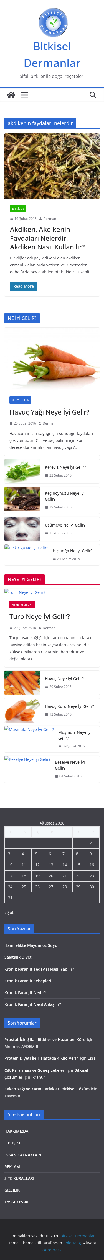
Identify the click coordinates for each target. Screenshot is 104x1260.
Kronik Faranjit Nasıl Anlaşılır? (32, 1004)
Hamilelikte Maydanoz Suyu (30, 945)
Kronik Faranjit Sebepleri (27, 980)
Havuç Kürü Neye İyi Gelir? (69, 706)
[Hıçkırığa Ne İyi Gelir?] (26, 554)
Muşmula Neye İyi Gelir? (75, 735)
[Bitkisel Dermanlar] (11, 95)
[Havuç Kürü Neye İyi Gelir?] (22, 710)
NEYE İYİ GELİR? (22, 604)
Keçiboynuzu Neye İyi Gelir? (65, 496)
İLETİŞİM (12, 1142)
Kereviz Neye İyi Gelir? (65, 467)
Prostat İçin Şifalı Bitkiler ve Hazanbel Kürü (45, 1039)
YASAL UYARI (16, 1201)
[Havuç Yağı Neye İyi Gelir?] (52, 360)
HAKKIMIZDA (16, 1131)
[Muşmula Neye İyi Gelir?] (29, 739)
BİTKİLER (18, 209)
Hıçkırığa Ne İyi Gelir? (72, 550)
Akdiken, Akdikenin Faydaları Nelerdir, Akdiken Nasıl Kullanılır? (47, 238)
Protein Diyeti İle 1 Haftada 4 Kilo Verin (41, 1058)
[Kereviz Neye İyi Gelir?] (22, 471)
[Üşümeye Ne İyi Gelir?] (22, 529)
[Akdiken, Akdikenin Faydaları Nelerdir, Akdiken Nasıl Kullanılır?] (52, 166)
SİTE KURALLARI (19, 1178)
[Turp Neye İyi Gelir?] (52, 592)
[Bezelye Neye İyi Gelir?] (27, 769)
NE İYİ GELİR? (20, 400)
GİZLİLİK (12, 1190)
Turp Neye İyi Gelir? (39, 616)
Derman (49, 218)
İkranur (38, 1077)
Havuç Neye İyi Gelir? (64, 678)
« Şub (9, 912)
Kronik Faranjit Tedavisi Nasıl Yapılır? (39, 969)
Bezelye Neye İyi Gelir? (70, 765)
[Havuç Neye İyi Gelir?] (22, 683)
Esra (92, 1058)
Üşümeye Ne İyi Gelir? (65, 525)
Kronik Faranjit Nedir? (25, 992)
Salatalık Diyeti (18, 957)
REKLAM (12, 1166)
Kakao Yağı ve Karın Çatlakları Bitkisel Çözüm (47, 1089)
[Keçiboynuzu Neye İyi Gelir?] (22, 500)
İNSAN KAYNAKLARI (22, 1154)
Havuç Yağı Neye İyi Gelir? (49, 411)
